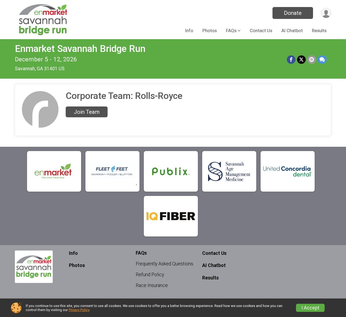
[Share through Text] (322, 59)
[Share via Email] (311, 59)
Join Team (86, 112)
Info (189, 30)
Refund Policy (150, 274)
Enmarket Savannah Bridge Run (80, 48)
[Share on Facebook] (291, 59)
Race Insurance (152, 285)
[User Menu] (326, 13)
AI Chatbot (292, 30)
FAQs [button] (231, 30)
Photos (209, 30)
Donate (293, 13)
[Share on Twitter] (301, 59)
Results (319, 30)
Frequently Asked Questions (164, 263)
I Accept (310, 308)
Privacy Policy (79, 310)
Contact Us (261, 30)
